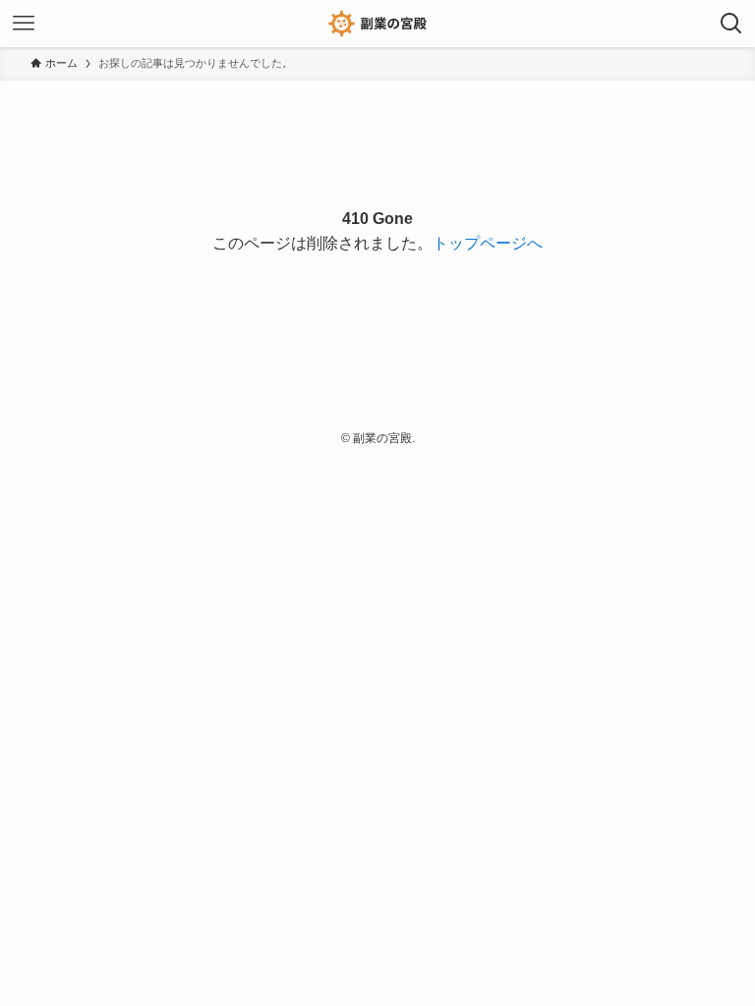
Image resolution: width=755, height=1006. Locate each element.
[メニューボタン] (23, 23)
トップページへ (488, 243)
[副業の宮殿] (377, 23)
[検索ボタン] (731, 23)
